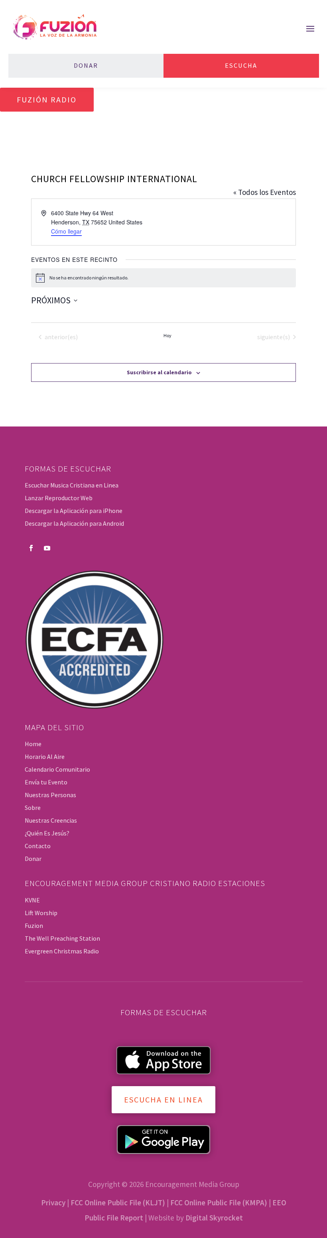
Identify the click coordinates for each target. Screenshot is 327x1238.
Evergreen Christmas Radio (62, 951)
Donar (86, 65)
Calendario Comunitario (57, 769)
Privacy (53, 1202)
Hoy (167, 335)
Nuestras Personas (50, 795)
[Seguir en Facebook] (31, 548)
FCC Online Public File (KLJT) (118, 1202)
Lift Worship (41, 913)
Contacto (38, 846)
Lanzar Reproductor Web (59, 498)
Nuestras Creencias (51, 820)
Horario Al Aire (45, 756)
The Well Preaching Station (62, 938)
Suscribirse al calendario (159, 372)
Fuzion (34, 925)
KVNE (32, 900)
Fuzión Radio (47, 99)
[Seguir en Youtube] (47, 548)
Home (33, 744)
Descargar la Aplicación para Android (74, 523)
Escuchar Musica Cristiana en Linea (71, 485)
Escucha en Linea (163, 1099)
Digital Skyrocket (214, 1217)
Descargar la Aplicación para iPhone (73, 511)
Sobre (33, 808)
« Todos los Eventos (264, 192)
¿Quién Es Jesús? (47, 833)
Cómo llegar (66, 231)
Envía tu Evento (46, 782)
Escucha (241, 65)
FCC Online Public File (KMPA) (218, 1202)
